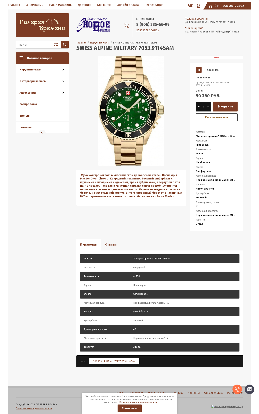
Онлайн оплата (128, 5)
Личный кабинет (198, 6)
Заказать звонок (147, 30)
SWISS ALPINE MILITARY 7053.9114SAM (114, 361)
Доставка (84, 5)
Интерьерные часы (33, 81)
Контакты (104, 5)
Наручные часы (30, 69)
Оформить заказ (233, 5)
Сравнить (211, 69)
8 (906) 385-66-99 (153, 24)
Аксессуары (28, 92)
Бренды (25, 115)
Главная (14, 5)
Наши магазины (60, 5)
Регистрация (153, 5)
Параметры (88, 244)
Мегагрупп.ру (236, 406)
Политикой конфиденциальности (138, 402)
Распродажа (28, 104)
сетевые (25, 127)
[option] (131, 111)
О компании (34, 5)
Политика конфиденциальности (34, 408)
